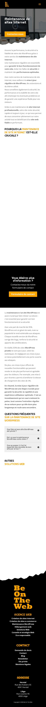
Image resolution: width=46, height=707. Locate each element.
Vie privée (23, 661)
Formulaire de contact (23, 294)
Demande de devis (23, 650)
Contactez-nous (15, 34)
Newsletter (23, 658)
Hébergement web (23, 627)
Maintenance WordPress (23, 624)
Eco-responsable (23, 635)
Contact (23, 653)
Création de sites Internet (23, 618)
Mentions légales (23, 664)
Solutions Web (23, 629)
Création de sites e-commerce (23, 621)
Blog (23, 656)
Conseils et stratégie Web (23, 632)
